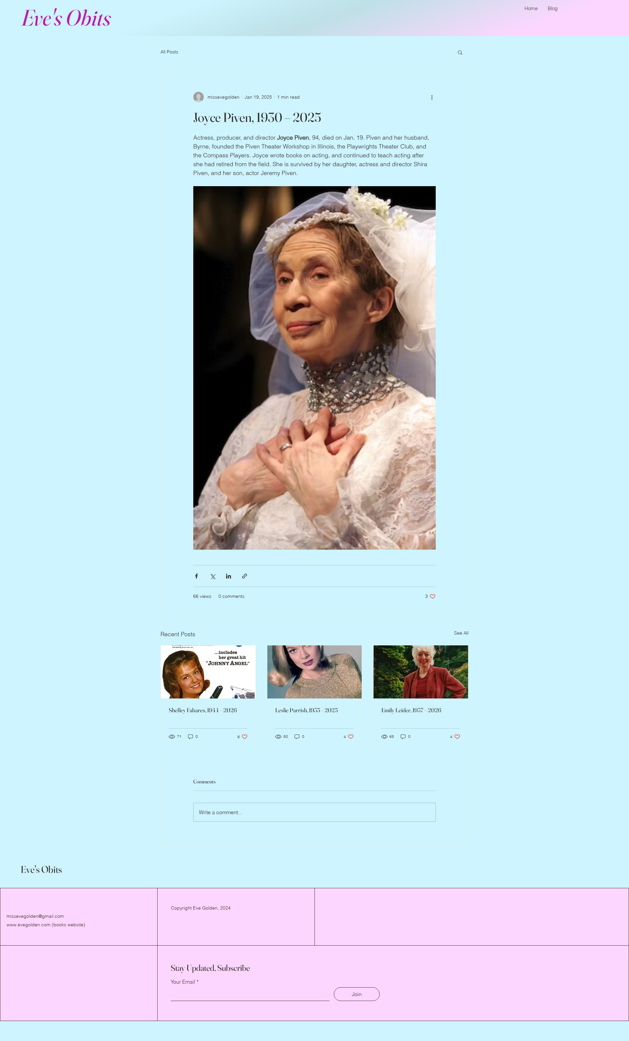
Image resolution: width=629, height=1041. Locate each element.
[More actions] (432, 97)
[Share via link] (244, 576)
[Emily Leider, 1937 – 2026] (420, 671)
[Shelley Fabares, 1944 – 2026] (208, 671)
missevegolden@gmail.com (35, 916)
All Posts (169, 52)
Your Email (183, 981)
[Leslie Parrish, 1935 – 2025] (314, 671)
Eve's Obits (66, 17)
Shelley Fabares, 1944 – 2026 (203, 710)
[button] (460, 52)
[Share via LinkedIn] (228, 576)
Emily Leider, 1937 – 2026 (411, 710)
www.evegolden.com (28, 925)
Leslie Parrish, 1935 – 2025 (306, 710)
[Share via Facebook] (196, 576)
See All (461, 633)
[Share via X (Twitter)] (212, 576)
